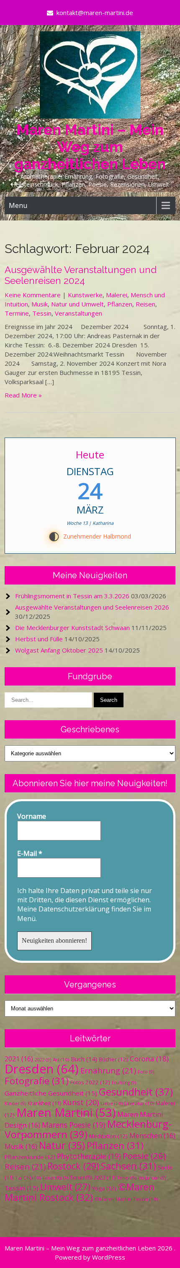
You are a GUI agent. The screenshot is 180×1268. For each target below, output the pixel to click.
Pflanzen (119, 304)
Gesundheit (136, 1091)
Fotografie (37, 1080)
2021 (19, 1058)
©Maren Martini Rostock (79, 1192)
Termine (17, 313)
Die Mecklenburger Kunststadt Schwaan (72, 627)
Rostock (73, 1166)
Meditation (108, 1136)
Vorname (31, 816)
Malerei (116, 295)
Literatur (139, 1103)
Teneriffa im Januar (141, 1178)
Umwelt (65, 1187)
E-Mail (29, 853)
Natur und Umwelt (77, 304)
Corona (149, 1058)
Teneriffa (55, 1178)
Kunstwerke (85, 295)
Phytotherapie (89, 1156)
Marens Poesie (73, 1125)
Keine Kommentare (33, 295)
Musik (39, 304)
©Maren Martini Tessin (126, 1199)
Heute (90, 454)
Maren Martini (66, 1112)
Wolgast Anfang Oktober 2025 (59, 650)
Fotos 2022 (90, 1082)
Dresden (42, 1068)
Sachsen (128, 1165)
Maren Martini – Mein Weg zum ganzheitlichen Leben (90, 146)
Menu (18, 205)
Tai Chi (28, 1177)
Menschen (152, 1135)
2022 (43, 1060)
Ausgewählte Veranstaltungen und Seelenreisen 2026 (92, 607)
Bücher (113, 1059)
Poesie (144, 1156)
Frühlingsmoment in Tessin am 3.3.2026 (72, 596)
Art (61, 1059)
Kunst (81, 1102)
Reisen (145, 304)
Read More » (23, 395)
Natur (62, 1145)
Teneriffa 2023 (93, 1177)
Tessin (41, 313)
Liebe (111, 1103)
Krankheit (44, 1103)
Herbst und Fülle (39, 639)
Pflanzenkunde (30, 1157)
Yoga (104, 1188)
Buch (84, 1059)
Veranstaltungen (78, 313)
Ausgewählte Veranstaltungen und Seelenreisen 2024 (81, 275)
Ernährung (108, 1070)
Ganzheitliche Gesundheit (51, 1093)
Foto (146, 1072)
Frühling (124, 1083)
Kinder (15, 1103)
